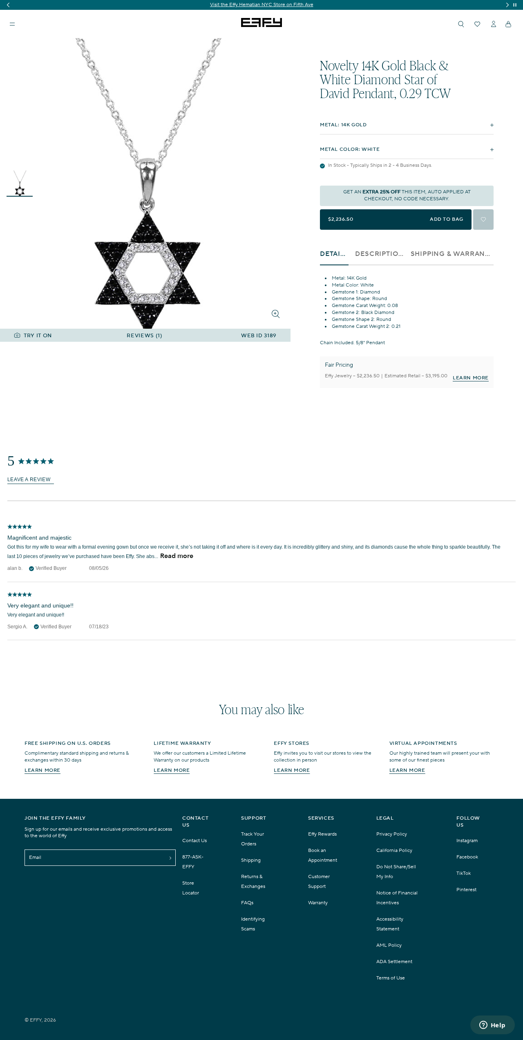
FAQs (247, 903)
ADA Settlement (394, 962)
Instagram (467, 841)
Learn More (471, 378)
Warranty (318, 903)
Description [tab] (379, 254)
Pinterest (466, 890)
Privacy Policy (391, 834)
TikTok (463, 873)
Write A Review (30, 479)
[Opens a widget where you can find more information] (492, 1025)
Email (35, 857)
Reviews (144, 335)
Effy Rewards (322, 834)
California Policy (394, 850)
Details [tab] (334, 254)
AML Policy (389, 945)
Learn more (42, 770)
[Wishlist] (477, 24)
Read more (176, 555)
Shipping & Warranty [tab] (452, 254)
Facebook (467, 857)
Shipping (251, 860)
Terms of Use (390, 978)
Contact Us (194, 841)
